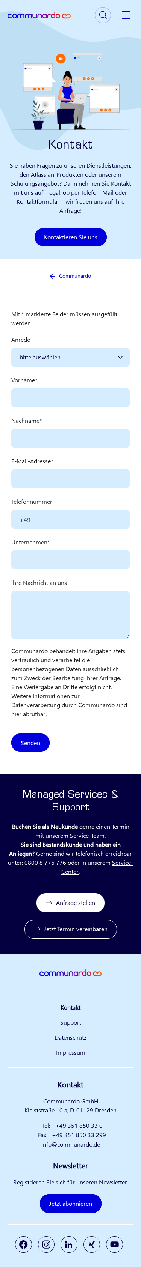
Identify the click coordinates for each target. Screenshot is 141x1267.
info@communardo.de (70, 1144)
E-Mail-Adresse (31, 461)
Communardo (75, 275)
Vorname (23, 380)
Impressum (70, 1052)
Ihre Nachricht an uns (39, 582)
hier (16, 714)
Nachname (25, 420)
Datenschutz (70, 1037)
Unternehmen (29, 542)
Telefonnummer (31, 501)
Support (70, 1022)
